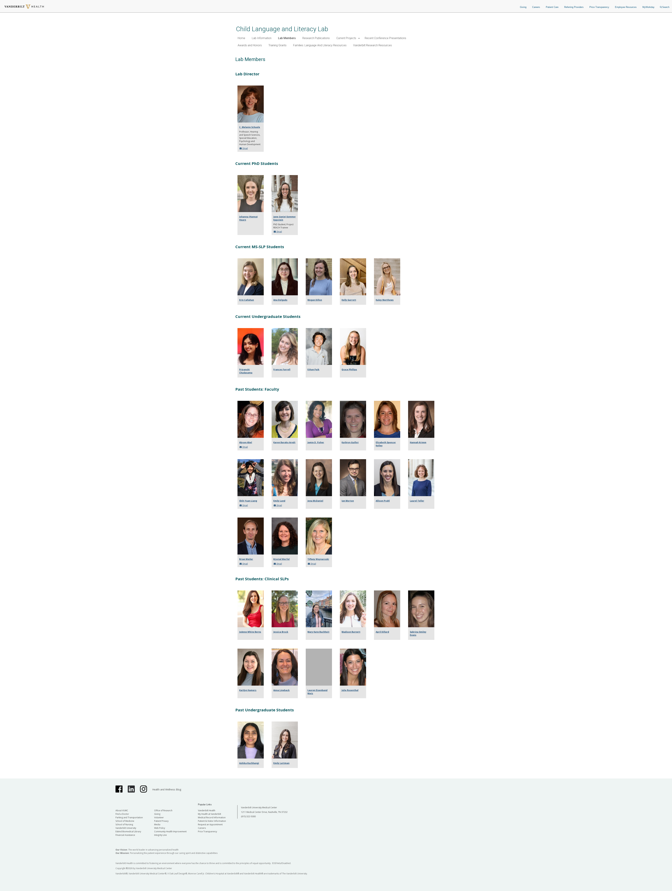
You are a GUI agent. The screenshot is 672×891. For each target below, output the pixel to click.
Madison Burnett (351, 631)
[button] (359, 38)
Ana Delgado (280, 299)
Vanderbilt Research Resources (372, 45)
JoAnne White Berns (250, 631)
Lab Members (287, 38)
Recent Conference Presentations (385, 38)
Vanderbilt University (125, 828)
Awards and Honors (250, 45)
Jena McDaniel (315, 500)
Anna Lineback (281, 690)
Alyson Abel (245, 442)
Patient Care (552, 7)
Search (665, 7)
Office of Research (163, 810)
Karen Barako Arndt (284, 442)
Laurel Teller (417, 500)
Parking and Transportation (129, 817)
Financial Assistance (125, 835)
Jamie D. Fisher (315, 442)
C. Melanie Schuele (249, 127)
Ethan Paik (313, 369)
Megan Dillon (314, 299)
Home (241, 38)
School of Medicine (124, 820)
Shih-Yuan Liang (248, 500)
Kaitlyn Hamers (247, 690)
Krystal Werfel (281, 559)
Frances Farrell (281, 369)
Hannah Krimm (418, 442)
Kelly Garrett (349, 299)
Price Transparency (599, 7)
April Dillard (382, 631)
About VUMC (121, 810)
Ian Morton (348, 500)
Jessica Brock (280, 631)
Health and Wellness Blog (166, 789)
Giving (523, 7)
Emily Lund (279, 500)
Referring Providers (574, 7)
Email (245, 148)
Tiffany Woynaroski (318, 559)
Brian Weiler (246, 559)
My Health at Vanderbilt (209, 813)
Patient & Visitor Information (212, 820)
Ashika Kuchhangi (249, 763)
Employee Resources (626, 7)
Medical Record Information (212, 817)
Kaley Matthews (385, 299)
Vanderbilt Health (206, 810)
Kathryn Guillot (350, 442)
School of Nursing (124, 824)
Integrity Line (160, 835)
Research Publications (316, 38)
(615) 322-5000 (248, 816)
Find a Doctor (122, 813)
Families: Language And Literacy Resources (319, 45)
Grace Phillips (349, 369)
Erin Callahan (246, 299)
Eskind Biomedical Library (128, 831)
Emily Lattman (281, 763)
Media (157, 824)
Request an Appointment (210, 824)
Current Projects (346, 38)
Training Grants (277, 45)
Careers (536, 7)
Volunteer (159, 817)
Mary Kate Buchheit (318, 631)
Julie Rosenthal (350, 690)
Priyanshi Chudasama (245, 371)
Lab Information (261, 38)
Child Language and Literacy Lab (282, 29)
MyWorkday (648, 7)
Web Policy (159, 828)
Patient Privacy (161, 820)
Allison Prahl (383, 500)
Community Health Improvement (170, 831)
